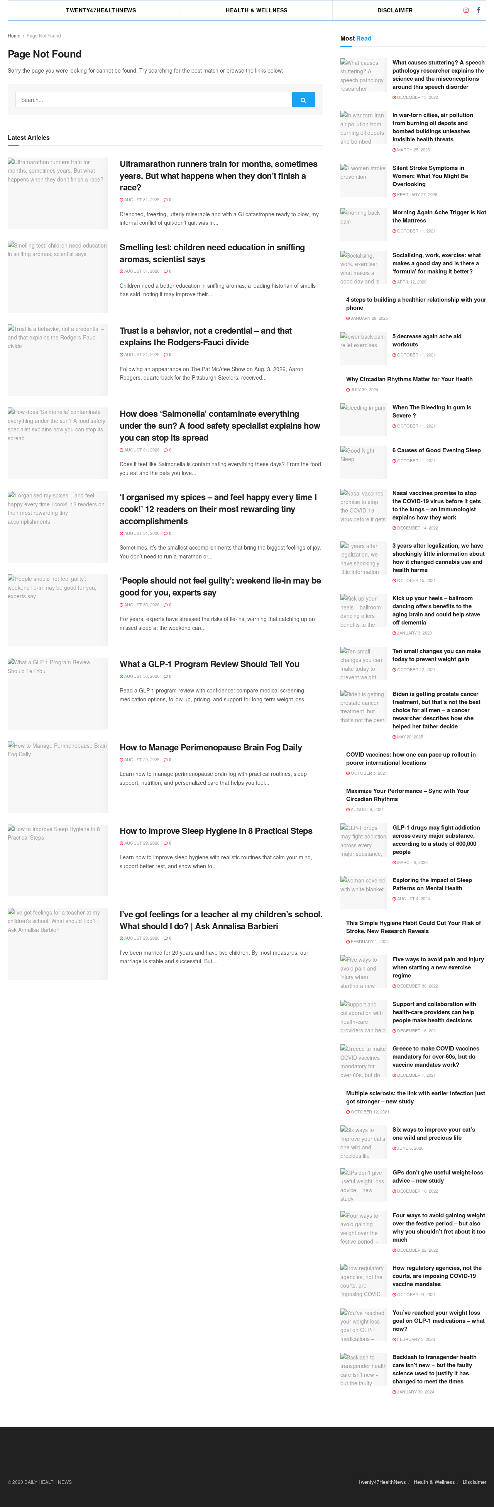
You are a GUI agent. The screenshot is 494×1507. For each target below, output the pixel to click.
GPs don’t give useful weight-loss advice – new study (437, 1176)
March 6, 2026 (412, 862)
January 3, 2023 (414, 633)
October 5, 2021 (368, 773)
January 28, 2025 (369, 318)
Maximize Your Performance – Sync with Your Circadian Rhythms (407, 794)
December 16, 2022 (417, 1191)
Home (14, 35)
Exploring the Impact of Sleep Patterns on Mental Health (432, 884)
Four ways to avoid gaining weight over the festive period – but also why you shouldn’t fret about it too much (439, 1227)
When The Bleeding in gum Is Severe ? (431, 411)
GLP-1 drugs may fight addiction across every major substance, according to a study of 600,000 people (436, 839)
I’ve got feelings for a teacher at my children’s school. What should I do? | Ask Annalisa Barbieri (221, 920)
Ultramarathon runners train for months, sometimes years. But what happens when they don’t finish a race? (218, 175)
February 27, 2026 (416, 194)
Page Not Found (44, 35)
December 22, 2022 (417, 1250)
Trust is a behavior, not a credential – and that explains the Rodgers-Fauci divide (206, 336)
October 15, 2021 (416, 580)
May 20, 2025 (409, 736)
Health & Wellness (257, 10)
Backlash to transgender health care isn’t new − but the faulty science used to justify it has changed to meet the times (434, 1369)
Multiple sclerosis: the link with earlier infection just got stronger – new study (415, 1097)
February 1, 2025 (369, 941)
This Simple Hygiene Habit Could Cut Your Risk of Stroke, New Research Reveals (413, 926)
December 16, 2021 (417, 1030)
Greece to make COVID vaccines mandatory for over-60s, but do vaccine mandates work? (435, 1056)
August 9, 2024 (367, 809)
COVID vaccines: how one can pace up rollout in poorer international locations (411, 758)
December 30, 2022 (417, 986)
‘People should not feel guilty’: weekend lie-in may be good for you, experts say (220, 586)
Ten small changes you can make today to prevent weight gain (436, 655)
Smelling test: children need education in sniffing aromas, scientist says (212, 253)
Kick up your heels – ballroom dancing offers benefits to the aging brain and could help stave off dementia (436, 610)
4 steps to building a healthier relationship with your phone (416, 303)
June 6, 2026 (409, 1148)
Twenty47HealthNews (101, 10)
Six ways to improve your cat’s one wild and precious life (433, 1133)
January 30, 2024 (415, 1391)
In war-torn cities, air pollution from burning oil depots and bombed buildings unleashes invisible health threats (432, 126)
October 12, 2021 (416, 669)
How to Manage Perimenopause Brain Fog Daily (211, 747)
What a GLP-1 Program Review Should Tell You (209, 663)
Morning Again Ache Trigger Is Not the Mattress (439, 216)
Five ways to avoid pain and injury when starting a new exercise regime (438, 967)
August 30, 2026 (141, 604)
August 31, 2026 (141, 199)
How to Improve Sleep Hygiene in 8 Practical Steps (216, 830)
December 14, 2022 (417, 527)
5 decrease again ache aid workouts (427, 340)
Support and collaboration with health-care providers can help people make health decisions (434, 1012)
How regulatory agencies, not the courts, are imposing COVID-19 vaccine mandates (437, 1275)
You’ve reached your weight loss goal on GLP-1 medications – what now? (438, 1320)
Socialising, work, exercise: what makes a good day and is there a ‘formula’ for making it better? (436, 263)
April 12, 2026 (411, 281)
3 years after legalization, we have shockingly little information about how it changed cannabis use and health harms (438, 557)
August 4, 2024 (413, 898)
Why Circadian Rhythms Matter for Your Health (409, 379)
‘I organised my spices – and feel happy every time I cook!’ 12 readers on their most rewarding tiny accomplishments (218, 508)
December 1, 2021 (416, 1075)
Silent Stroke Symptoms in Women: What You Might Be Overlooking (430, 175)
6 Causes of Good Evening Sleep (436, 450)
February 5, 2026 (415, 1339)
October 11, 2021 (416, 230)
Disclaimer (395, 10)
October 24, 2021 (416, 1294)
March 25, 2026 (413, 149)
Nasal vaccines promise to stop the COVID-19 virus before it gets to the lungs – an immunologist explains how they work (436, 505)
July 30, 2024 (364, 389)
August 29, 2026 (141, 759)
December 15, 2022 (417, 97)
